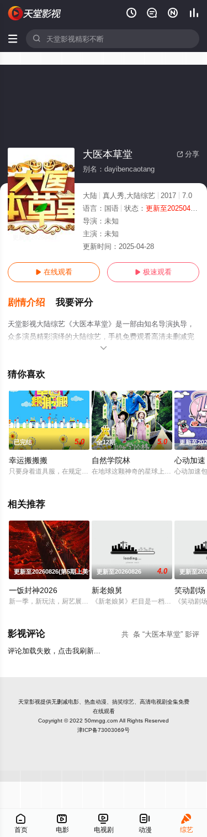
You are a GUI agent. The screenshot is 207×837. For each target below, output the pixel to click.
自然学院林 (111, 460)
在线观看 (53, 272)
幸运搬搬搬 (28, 460)
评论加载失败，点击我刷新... (54, 651)
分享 (188, 154)
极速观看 (153, 272)
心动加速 (189, 460)
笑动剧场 (189, 590)
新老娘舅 (107, 590)
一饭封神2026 (33, 590)
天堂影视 (29, 702)
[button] (32, 303)
